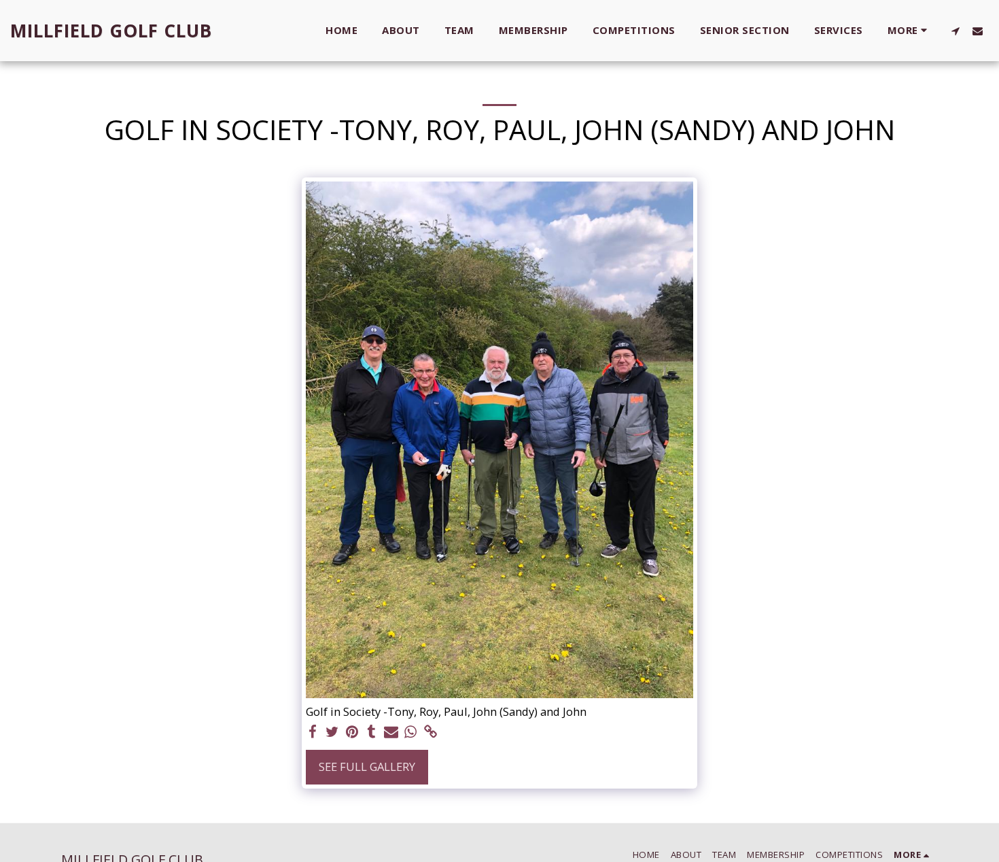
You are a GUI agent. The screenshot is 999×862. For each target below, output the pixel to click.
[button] (955, 30)
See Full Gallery (367, 766)
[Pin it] (352, 732)
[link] (430, 732)
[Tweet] (333, 732)
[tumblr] (371, 732)
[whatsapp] (411, 732)
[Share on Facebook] (313, 732)
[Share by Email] (391, 732)
